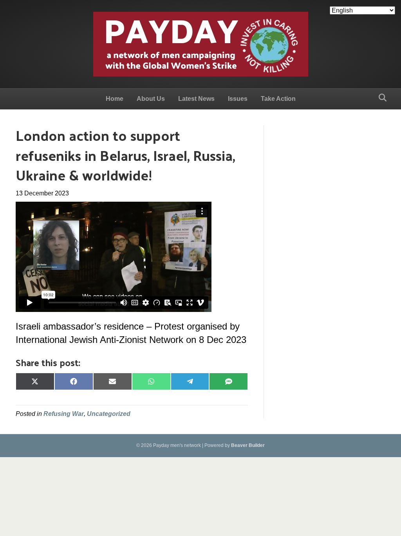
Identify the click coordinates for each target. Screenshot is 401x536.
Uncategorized (108, 413)
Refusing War (63, 413)
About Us (151, 98)
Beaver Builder (248, 445)
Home (114, 98)
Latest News (196, 98)
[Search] (380, 98)
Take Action (278, 98)
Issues (237, 98)
